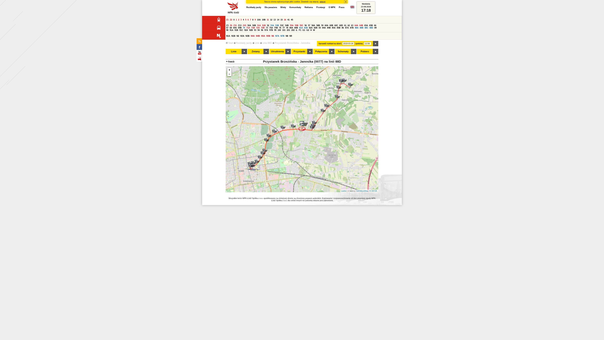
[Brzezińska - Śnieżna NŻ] (283, 128)
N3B (247, 36)
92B (251, 30)
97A (266, 30)
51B (264, 25)
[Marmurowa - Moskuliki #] (327, 106)
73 (267, 28)
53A (272, 25)
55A (292, 25)
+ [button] (229, 69)
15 (281, 20)
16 (285, 20)
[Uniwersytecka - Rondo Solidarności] (263, 153)
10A (259, 20)
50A (249, 25)
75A (271, 28)
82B (315, 28)
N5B (268, 36)
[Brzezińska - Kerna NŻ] (293, 126)
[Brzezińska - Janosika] (303, 126)
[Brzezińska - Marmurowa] (312, 127)
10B (264, 20)
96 (262, 30)
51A (259, 25)
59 (322, 25)
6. (297, 30)
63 (352, 25)
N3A (242, 36)
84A (324, 28)
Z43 (244, 25)
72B (263, 28)
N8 (287, 36)
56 (306, 25)
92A (246, 30)
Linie (257, 43)
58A (313, 25)
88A (356, 28)
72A (258, 28)
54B (287, 25)
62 (349, 25)
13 (275, 20)
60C (336, 25)
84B (329, 28)
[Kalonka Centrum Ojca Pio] (350, 85)
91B (236, 30)
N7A (277, 36)
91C (241, 30)
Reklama (309, 7)
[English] (352, 8)
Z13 (239, 25)
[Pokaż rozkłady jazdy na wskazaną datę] (375, 43)
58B (318, 25)
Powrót (231, 61)
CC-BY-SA (373, 191)
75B (276, 28)
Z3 (227, 25)
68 (231, 28)
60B (331, 25)
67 (227, 28)
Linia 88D (267, 43)
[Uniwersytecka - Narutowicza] (257, 162)
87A (347, 28)
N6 (272, 36)
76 (280, 28)
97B (271, 30)
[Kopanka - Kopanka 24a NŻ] (338, 88)
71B (253, 28)
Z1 (227, 20)
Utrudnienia (277, 51)
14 (278, 20)
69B (240, 28)
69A (235, 28)
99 (275, 30)
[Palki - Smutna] (266, 140)
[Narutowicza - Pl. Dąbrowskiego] (253, 163)
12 (271, 20)
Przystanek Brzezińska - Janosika (292, 43)
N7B (282, 36)
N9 (290, 36)
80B (296, 28)
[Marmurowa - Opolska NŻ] (323, 111)
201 (288, 30)
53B (277, 25)
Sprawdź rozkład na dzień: (330, 43)
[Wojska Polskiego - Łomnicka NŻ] (274, 132)
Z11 (235, 25)
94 (258, 30)
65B (371, 25)
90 (227, 30)
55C (301, 25)
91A (231, 30)
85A (334, 28)
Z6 (231, 25)
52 (268, 25)
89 (375, 28)
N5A (263, 36)
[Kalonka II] (344, 81)
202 (293, 30)
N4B (258, 36)
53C (282, 25)
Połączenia (321, 51)
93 (255, 30)
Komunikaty (295, 7)
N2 (238, 36)
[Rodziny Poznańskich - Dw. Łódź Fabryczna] (250, 166)
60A (326, 25)
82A (311, 28)
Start (230, 43)
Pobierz (365, 51)
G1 (303, 30)
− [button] (229, 74)
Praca (341, 7)
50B (254, 25)
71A (248, 28)
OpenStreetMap (362, 191)
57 (309, 25)
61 (345, 25)
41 (288, 20)
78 (287, 28)
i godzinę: (359, 43)
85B (338, 28)
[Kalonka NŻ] (341, 81)
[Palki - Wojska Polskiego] (269, 136)
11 (268, 20)
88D (371, 28)
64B (361, 25)
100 (279, 30)
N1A (228, 36)
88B (361, 28)
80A (291, 28)
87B (352, 28)
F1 (300, 30)
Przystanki (299, 51)
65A (366, 25)
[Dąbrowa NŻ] (337, 97)
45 (292, 20)
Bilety (283, 7)
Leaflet (343, 191)
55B (296, 25)
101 (283, 30)
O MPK (332, 7)
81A (301, 28)
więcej (322, 1)
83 (320, 28)
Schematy (343, 51)
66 (375, 25)
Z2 (231, 20)
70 (244, 28)
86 (343, 28)
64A (356, 25)
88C (366, 28)
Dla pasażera (271, 7)
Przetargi (320, 7)
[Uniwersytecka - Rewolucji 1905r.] (260, 157)
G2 (307, 30)
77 (283, 28)
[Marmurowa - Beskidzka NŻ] (314, 123)
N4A (253, 36)
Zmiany (256, 51)
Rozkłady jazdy (244, 43)
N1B (233, 36)
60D (341, 25)
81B (306, 28)
